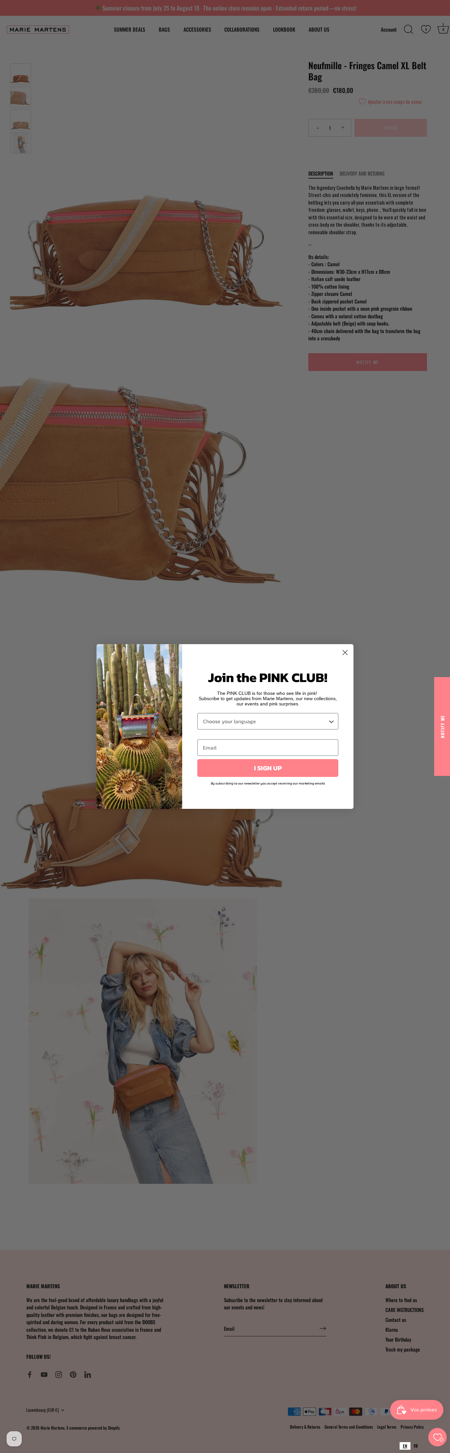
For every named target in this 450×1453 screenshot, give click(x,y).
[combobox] (405, 1446)
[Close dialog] (345, 652)
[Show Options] (331, 721)
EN (405, 1445)
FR (416, 1445)
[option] (415, 1446)
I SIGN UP (268, 768)
